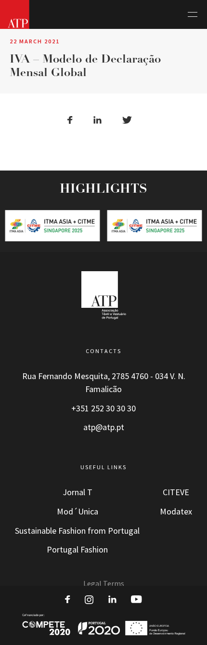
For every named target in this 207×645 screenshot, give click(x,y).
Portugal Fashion (77, 549)
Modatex (176, 511)
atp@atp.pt (103, 427)
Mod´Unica (77, 511)
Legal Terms (103, 584)
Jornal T (77, 492)
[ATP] (14, 14)
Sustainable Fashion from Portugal (77, 531)
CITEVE (176, 492)
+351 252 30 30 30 (103, 408)
